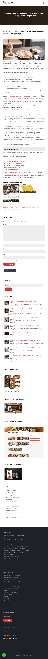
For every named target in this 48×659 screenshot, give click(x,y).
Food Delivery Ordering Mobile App (12, 167)
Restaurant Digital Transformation (13, 515)
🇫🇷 (13, 638)
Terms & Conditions (8, 594)
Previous (7, 270)
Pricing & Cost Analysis (11, 510)
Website (5, 254)
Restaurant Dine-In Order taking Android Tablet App (16, 161)
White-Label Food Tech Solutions (13, 517)
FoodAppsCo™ (13, 37)
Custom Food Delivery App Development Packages (14, 539)
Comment (5, 224)
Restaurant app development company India (29, 207)
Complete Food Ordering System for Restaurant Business (16, 537)
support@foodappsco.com (10, 635)
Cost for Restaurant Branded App (11, 579)
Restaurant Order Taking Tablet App (11, 556)
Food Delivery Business (11, 492)
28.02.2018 (5, 37)
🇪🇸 (10, 638)
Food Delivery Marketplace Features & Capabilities (14, 541)
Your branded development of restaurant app (19, 96)
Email (4, 248)
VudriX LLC (21, 655)
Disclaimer (6, 596)
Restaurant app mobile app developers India (12, 209)
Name (4, 242)
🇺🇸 (4, 638)
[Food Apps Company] (9, 3)
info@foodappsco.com (9, 631)
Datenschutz (14, 592)
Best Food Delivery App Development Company (14, 535)
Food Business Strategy (11, 490)
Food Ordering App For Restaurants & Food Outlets (14, 544)
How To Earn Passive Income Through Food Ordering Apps (16, 550)
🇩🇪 (7, 638)
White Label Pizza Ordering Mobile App (12, 558)
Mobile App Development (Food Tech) (14, 503)
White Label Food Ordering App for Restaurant (13, 583)
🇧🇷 (16, 638)
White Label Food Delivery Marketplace (12, 575)
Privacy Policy (7, 592)
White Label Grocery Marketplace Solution (12, 588)
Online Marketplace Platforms (12, 508)
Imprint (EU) (6, 598)
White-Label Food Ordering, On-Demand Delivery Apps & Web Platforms (19, 560)
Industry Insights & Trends (11, 501)
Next (13, 270)
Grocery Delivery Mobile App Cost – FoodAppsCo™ (15, 548)
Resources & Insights (8, 554)
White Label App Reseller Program (11, 577)
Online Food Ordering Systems (12, 506)
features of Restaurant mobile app (12, 207)
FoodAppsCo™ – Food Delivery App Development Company (16, 546)
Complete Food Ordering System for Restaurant (14, 581)
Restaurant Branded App (11, 512)
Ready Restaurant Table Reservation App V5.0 (13, 552)
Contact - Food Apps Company (10, 600)
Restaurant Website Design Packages (12, 586)
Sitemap (5, 590)
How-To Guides (9, 499)
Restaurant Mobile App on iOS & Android (13, 159)
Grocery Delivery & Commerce (12, 497)
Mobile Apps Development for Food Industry (17, 175)
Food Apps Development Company (27, 174)
